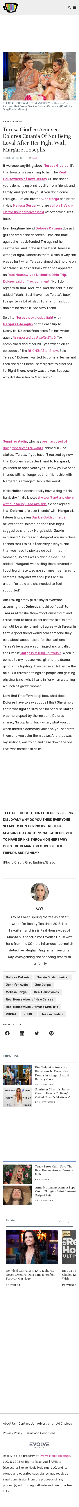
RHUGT (29, 1014)
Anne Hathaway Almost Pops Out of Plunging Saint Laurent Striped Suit (55, 1191)
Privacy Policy (12, 1433)
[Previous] (59, 1221)
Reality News (13, 121)
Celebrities (44, 1084)
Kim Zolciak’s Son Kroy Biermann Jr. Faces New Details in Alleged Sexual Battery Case (52, 1073)
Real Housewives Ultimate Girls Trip (32, 1007)
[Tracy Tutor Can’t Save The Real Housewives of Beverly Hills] (17, 1174)
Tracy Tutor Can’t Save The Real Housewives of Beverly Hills (54, 1170)
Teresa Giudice (52, 1014)
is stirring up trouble (40, 653)
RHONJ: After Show (43, 351)
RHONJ (11, 1014)
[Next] (68, 1221)
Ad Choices (64, 1423)
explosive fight (34, 318)
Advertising (45, 1423)
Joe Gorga (43, 984)
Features (42, 1179)
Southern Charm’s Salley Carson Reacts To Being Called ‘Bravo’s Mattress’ (52, 1093)
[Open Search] (69, 8)
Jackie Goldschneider (53, 977)
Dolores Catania (18, 977)
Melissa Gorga (16, 992)
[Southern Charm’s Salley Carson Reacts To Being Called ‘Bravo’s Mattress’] (17, 1097)
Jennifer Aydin (17, 984)
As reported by (34, 337)
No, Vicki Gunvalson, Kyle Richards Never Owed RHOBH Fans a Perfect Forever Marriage (30, 1274)
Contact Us (26, 1423)
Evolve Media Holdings (55, 1456)
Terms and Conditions (40, 1433)
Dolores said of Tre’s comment (26, 281)
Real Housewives (46, 992)
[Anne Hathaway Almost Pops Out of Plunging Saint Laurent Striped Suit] (17, 1195)
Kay (34, 157)
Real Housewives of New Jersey (29, 999)
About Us (9, 1423)
